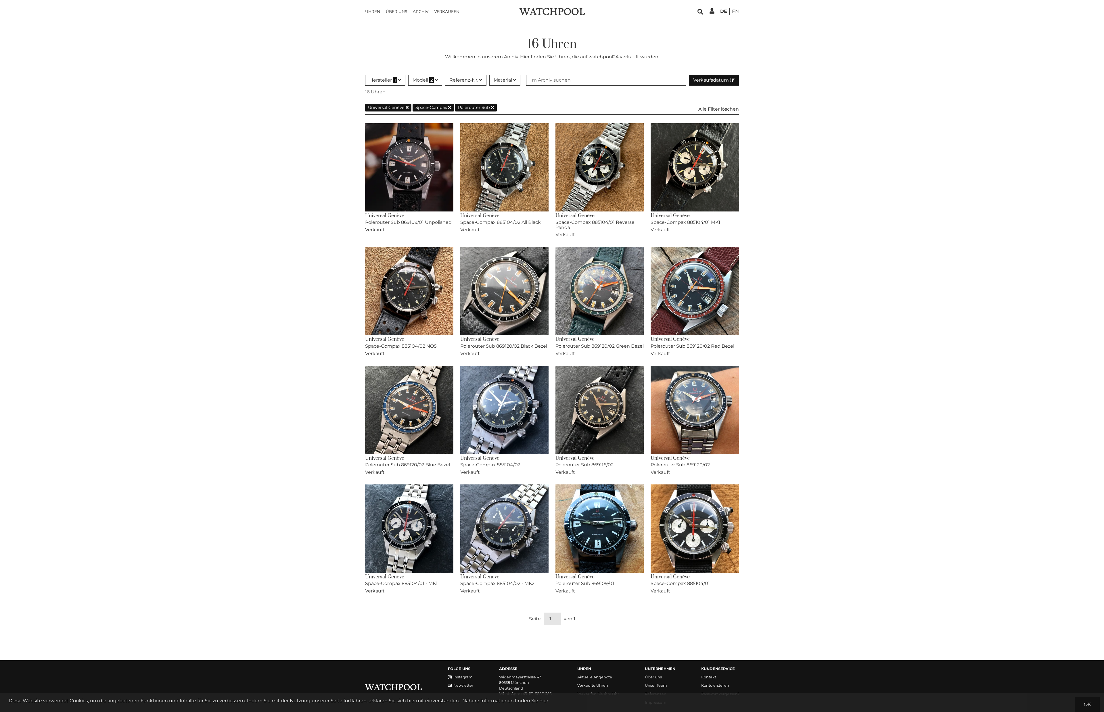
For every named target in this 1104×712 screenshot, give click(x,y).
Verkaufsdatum (711, 80)
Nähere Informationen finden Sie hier (505, 700)
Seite (535, 618)
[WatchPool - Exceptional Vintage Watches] (552, 11)
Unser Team (656, 685)
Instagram (463, 677)
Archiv (420, 11)
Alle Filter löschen (718, 109)
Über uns (396, 11)
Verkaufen (446, 11)
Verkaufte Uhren (592, 685)
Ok (1087, 704)
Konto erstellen (715, 685)
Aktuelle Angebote (594, 677)
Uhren (372, 11)
